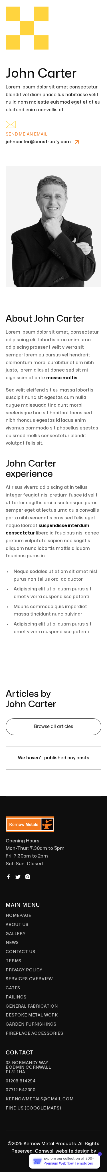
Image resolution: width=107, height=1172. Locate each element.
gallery (16, 934)
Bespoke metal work (32, 1015)
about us (17, 925)
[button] (90, 21)
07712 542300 (21, 1090)
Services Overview (29, 979)
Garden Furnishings (31, 1024)
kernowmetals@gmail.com (39, 1099)
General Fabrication (32, 1006)
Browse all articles (53, 726)
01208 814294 (21, 1081)
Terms (13, 961)
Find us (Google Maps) (33, 1108)
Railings (16, 997)
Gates (13, 988)
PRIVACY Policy (24, 970)
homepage (18, 915)
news (12, 943)
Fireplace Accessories (34, 1033)
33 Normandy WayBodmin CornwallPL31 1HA (28, 1067)
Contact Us (20, 952)
